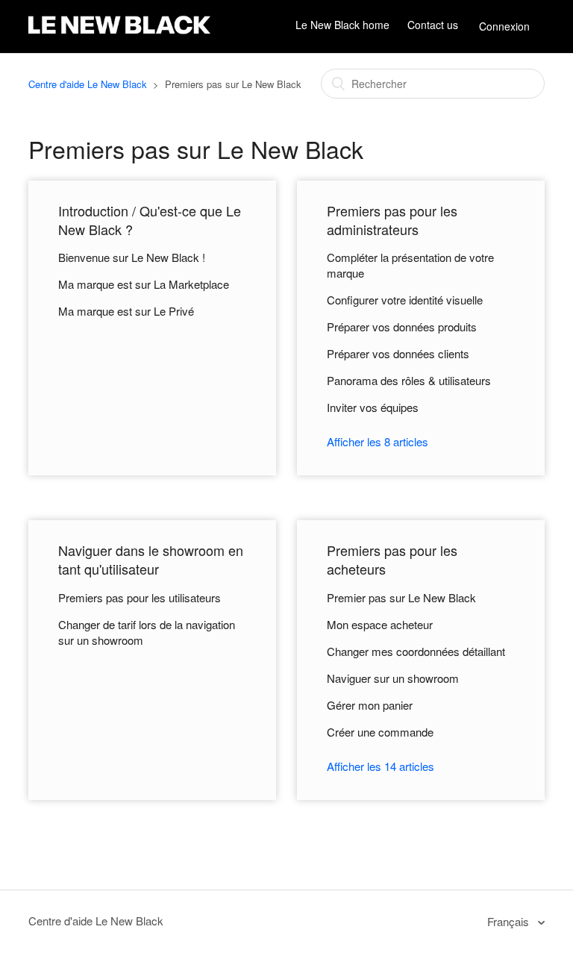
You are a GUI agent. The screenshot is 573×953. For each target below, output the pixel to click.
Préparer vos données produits (402, 326)
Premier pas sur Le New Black (401, 597)
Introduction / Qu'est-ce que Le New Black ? (149, 220)
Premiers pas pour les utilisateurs (139, 597)
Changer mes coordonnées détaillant (416, 651)
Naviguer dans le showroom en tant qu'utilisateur (150, 559)
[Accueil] (119, 34)
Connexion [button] (504, 26)
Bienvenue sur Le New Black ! (131, 257)
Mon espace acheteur (380, 624)
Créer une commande (380, 732)
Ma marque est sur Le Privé (126, 311)
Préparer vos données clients (398, 353)
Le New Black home (342, 25)
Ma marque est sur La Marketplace (143, 284)
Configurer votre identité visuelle (405, 299)
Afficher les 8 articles (377, 441)
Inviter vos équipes (373, 407)
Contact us (432, 25)
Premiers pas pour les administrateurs (392, 220)
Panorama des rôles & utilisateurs (409, 380)
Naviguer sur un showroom (393, 678)
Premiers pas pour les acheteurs (392, 559)
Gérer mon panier (370, 705)
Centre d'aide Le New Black (87, 84)
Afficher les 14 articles (380, 766)
